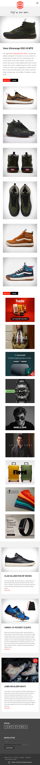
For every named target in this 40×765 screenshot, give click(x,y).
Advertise (28, 757)
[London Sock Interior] (20, 499)
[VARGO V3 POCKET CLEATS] (20, 611)
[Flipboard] (18, 727)
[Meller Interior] (20, 418)
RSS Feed (15, 757)
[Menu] (37, 3)
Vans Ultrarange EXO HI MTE (18, 53)
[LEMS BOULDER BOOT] (20, 670)
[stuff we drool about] (20, 12)
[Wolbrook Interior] (20, 391)
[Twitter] (10, 727)
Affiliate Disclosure (11, 759)
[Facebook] (6, 727)
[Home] (20, 5)
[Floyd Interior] (20, 472)
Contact (22, 757)
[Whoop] (20, 526)
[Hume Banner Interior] (20, 364)
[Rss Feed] (25, 727)
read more (7, 590)
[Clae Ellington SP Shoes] (20, 559)
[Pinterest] (14, 727)
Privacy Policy (8, 757)
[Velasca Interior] (20, 337)
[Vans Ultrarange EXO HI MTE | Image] (20, 29)
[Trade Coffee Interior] (20, 310)
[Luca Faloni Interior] (20, 445)
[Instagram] (21, 727)
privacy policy (24, 744)
